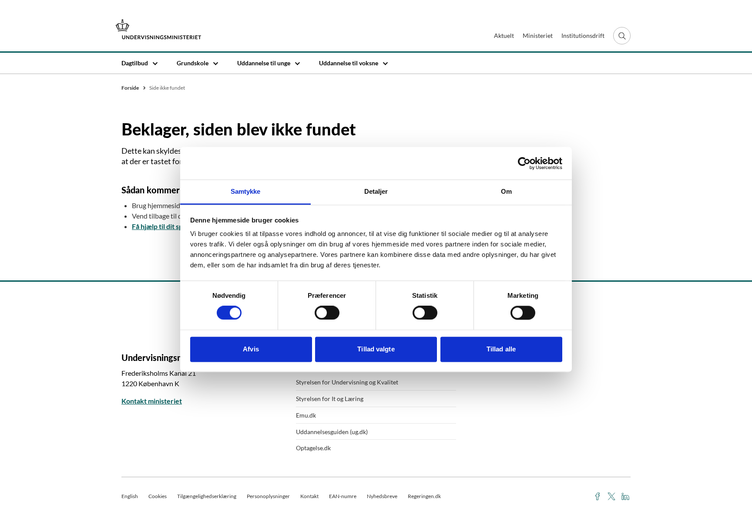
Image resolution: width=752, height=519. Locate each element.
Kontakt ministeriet (151, 401)
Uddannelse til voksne (348, 63)
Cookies (157, 496)
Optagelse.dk (313, 448)
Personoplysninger (268, 496)
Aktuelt (504, 35)
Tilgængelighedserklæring (206, 496)
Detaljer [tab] (376, 191)
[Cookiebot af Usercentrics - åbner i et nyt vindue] (524, 163)
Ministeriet (538, 35)
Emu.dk (306, 415)
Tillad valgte (375, 349)
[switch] (327, 313)
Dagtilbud (134, 63)
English (129, 496)
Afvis (251, 349)
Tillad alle (501, 349)
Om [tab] (506, 191)
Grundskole (192, 63)
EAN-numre (342, 496)
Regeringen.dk (424, 496)
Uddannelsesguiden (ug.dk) (332, 431)
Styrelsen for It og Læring (329, 398)
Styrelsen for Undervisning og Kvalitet (347, 382)
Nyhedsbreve (382, 496)
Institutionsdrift (582, 35)
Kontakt (309, 496)
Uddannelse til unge (263, 63)
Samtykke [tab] (246, 191)
